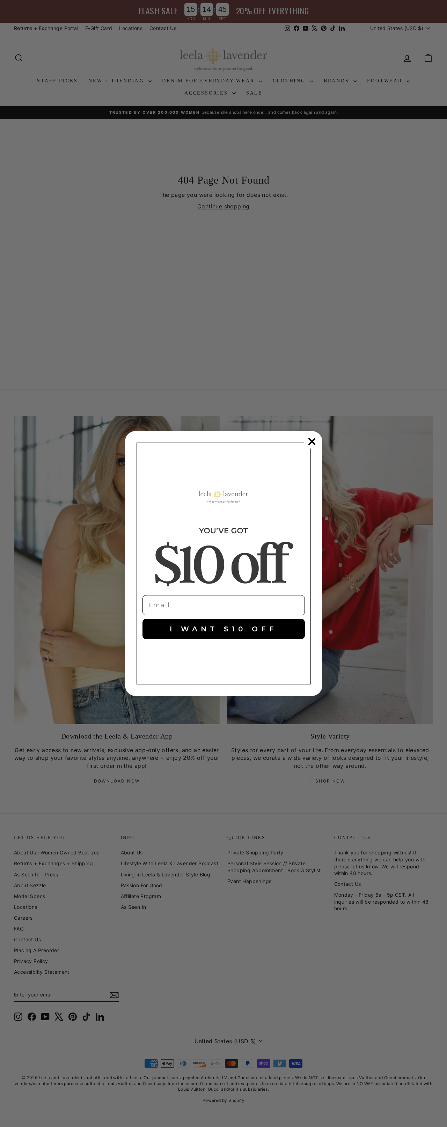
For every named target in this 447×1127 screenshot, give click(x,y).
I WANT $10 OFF (223, 629)
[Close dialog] (312, 441)
